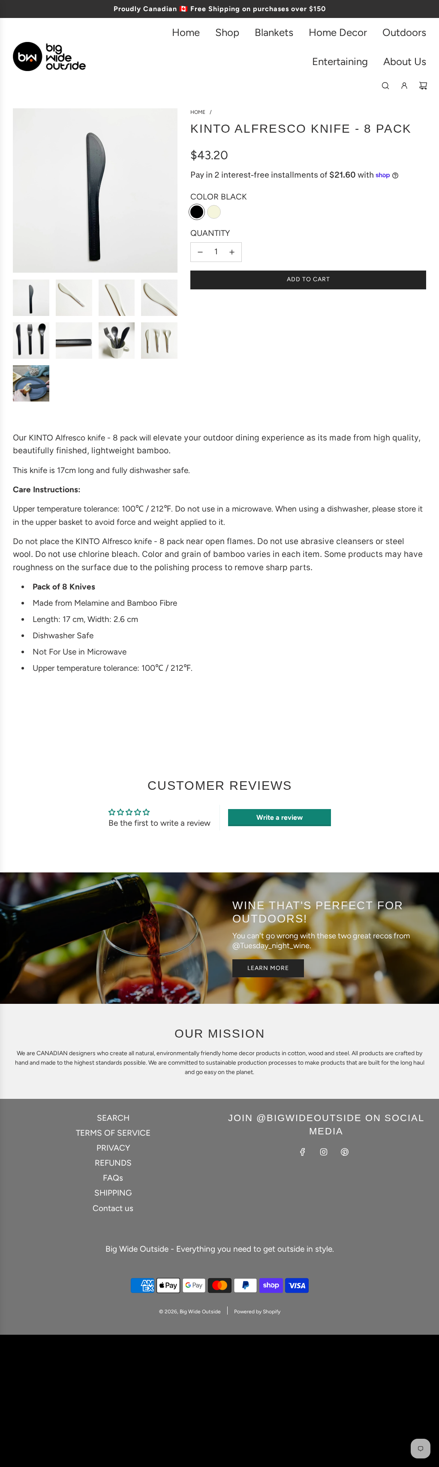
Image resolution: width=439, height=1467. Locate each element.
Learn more (268, 968)
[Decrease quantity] (200, 252)
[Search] (385, 85)
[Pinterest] (344, 1152)
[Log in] (404, 85)
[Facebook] (302, 1152)
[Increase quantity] (232, 252)
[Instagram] (323, 1152)
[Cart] (423, 85)
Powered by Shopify (257, 1312)
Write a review (279, 817)
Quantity (210, 233)
